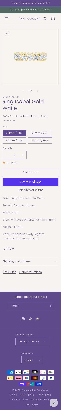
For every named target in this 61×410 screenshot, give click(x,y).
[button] (7, 19)
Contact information (42, 399)
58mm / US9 (40, 140)
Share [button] (10, 248)
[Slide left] (23, 90)
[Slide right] (38, 90)
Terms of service (20, 399)
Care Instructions (30, 272)
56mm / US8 (14, 140)
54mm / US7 (39, 133)
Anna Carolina (29, 390)
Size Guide (9, 272)
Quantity (7, 148)
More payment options (30, 189)
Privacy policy (44, 394)
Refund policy (27, 394)
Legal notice (32, 404)
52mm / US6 (14, 133)
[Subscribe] (50, 306)
